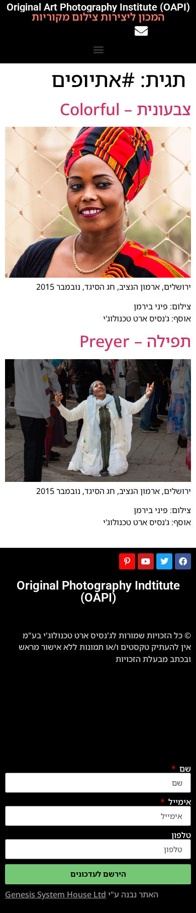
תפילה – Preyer (135, 341)
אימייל (178, 802)
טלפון (181, 835)
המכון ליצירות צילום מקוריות (98, 17)
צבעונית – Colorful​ (125, 109)
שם (184, 769)
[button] (98, 49)
